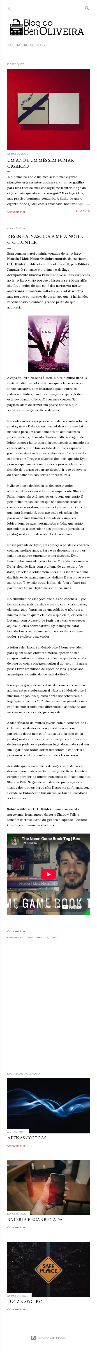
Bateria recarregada (35, 1219)
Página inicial (20, 45)
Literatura (41, 937)
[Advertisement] (48, 1012)
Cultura (28, 937)
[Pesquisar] (87, 7)
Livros (53, 937)
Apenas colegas (26, 1138)
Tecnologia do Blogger (52, 1338)
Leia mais (83, 210)
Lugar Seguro (24, 1301)
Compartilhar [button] (16, 211)
